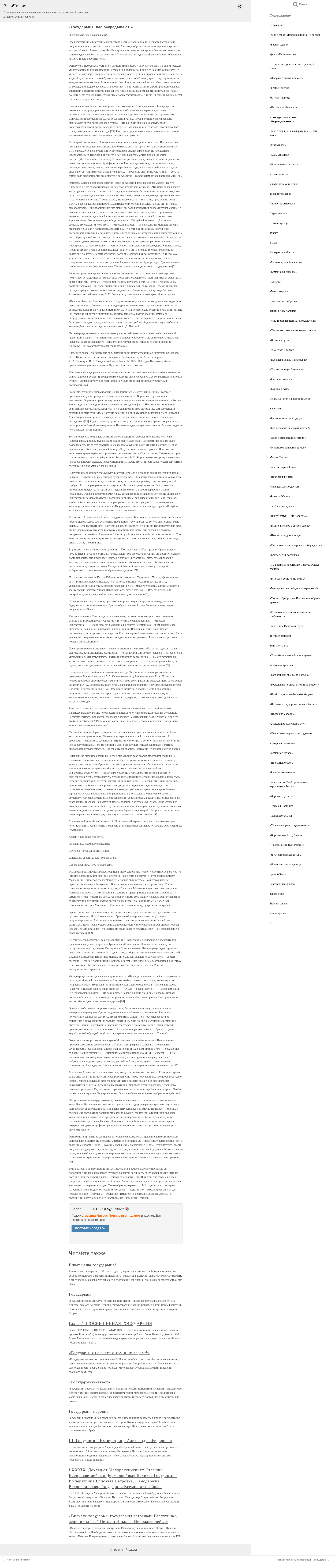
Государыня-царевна (89, 1411)
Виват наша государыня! (92, 1265)
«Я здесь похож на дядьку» (286, 864)
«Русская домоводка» (282, 772)
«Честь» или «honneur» (283, 107)
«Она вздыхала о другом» (285, 486)
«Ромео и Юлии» (280, 496)
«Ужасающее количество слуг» (288, 723)
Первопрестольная (281, 815)
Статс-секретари (279, 223)
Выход (273, 242)
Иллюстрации (278, 913)
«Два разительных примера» (287, 78)
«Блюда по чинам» (281, 379)
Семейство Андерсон (282, 203)
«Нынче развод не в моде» (285, 535)
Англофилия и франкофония (287, 845)
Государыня (80, 1294)
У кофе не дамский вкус (284, 184)
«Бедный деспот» (280, 87)
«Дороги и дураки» (281, 796)
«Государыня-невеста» (91, 1382)
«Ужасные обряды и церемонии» (289, 825)
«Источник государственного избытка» (293, 704)
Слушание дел (278, 213)
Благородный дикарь (282, 884)
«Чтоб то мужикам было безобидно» (291, 694)
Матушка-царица (280, 97)
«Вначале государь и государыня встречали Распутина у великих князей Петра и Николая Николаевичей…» (123, 1518)
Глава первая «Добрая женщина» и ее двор (295, 34)
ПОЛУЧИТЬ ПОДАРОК (90, 1228)
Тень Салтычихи (279, 645)
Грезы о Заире (278, 874)
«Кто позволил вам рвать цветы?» (290, 428)
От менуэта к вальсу (282, 350)
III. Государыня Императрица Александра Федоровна (120, 1440)
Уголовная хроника (281, 665)
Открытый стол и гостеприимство (290, 398)
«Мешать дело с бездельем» (286, 262)
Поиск (299, 4)
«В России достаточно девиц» (288, 578)
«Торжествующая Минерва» (286, 369)
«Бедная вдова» (279, 44)
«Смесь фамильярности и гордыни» (291, 733)
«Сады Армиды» (280, 154)
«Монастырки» (279, 291)
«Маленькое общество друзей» (288, 447)
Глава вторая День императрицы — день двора (301, 1560)
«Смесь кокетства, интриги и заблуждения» (296, 545)
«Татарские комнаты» (283, 743)
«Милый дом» (278, 145)
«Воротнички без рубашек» (286, 835)
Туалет (274, 232)
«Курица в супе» (279, 389)
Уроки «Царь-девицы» (283, 54)
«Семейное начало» (281, 753)
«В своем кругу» (279, 340)
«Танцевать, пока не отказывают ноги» (293, 330)
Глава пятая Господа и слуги (286, 626)
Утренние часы (279, 174)
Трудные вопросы (280, 635)
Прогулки (275, 281)
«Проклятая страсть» (282, 762)
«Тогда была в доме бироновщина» (290, 655)
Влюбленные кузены (282, 506)
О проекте (116, 1549)
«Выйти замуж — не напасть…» (289, 515)
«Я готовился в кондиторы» (286, 854)
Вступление (277, 25)
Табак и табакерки (281, 193)
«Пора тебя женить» (282, 476)
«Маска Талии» (279, 457)
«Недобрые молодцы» (283, 714)
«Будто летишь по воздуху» (286, 418)
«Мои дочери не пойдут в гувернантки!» (294, 588)
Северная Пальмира (281, 806)
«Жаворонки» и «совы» (284, 164)
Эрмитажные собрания (283, 301)
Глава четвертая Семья (283, 467)
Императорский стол (282, 252)
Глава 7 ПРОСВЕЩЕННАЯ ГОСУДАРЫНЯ (110, 1323)
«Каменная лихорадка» (283, 271)
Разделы (131, 1549)
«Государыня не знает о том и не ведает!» (294, 684)
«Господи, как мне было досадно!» (290, 674)
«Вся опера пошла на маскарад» (289, 359)
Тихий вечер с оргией (283, 311)
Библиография (278, 903)
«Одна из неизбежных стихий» (288, 437)
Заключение (277, 893)
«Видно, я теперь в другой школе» (290, 525)
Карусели (275, 408)
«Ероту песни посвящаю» (285, 555)
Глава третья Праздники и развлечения (293, 320)
